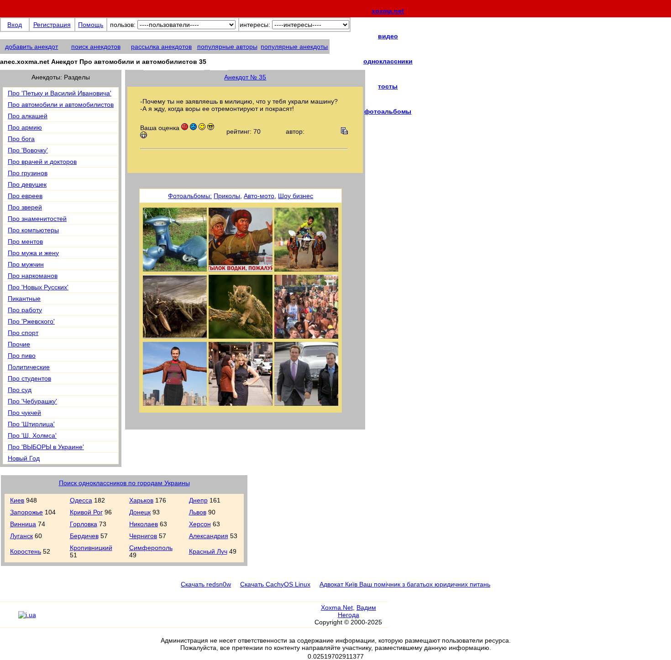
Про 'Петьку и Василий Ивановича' (59, 93)
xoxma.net (388, 11)
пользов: (123, 24)
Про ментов (25, 241)
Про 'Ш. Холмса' (32, 435)
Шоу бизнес (295, 195)
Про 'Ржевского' (31, 321)
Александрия (208, 536)
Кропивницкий (91, 547)
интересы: (255, 24)
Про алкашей (27, 116)
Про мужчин (26, 264)
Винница (23, 524)
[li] (9, 619)
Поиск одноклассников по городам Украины (124, 483)
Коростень (25, 551)
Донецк (140, 512)
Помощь (90, 24)
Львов (197, 512)
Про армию (25, 127)
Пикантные (24, 298)
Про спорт (23, 332)
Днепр (198, 500)
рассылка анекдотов (161, 46)
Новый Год (24, 458)
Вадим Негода (357, 611)
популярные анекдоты (294, 46)
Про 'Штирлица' (31, 424)
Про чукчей (24, 412)
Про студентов (29, 378)
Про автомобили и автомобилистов (61, 104)
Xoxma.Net (337, 607)
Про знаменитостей (37, 218)
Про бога (21, 138)
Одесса (81, 500)
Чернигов (143, 536)
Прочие (19, 344)
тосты (388, 86)
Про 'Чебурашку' (32, 401)
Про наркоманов (33, 275)
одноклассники (388, 61)
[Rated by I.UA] (27, 614)
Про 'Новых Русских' (38, 287)
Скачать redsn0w (206, 584)
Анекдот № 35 (245, 77)
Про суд (19, 389)
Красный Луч (208, 551)
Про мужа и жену (33, 253)
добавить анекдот (31, 46)
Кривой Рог (86, 512)
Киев (17, 500)
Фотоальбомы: (190, 195)
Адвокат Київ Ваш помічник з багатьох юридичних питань (405, 584)
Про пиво (22, 355)
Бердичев (84, 536)
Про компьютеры (33, 230)
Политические (29, 367)
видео (388, 36)
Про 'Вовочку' (28, 150)
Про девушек (27, 184)
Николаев (143, 524)
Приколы (227, 195)
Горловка (83, 524)
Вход (14, 24)
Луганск (21, 536)
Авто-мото (259, 195)
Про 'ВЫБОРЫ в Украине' (46, 446)
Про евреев (25, 195)
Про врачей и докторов (42, 161)
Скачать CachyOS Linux (275, 584)
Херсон (200, 524)
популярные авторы (227, 46)
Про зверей (25, 207)
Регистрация (52, 24)
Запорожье (26, 512)
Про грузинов (27, 173)
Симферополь (151, 547)
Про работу (25, 310)
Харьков (141, 500)
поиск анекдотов (96, 46)
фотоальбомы (387, 111)
